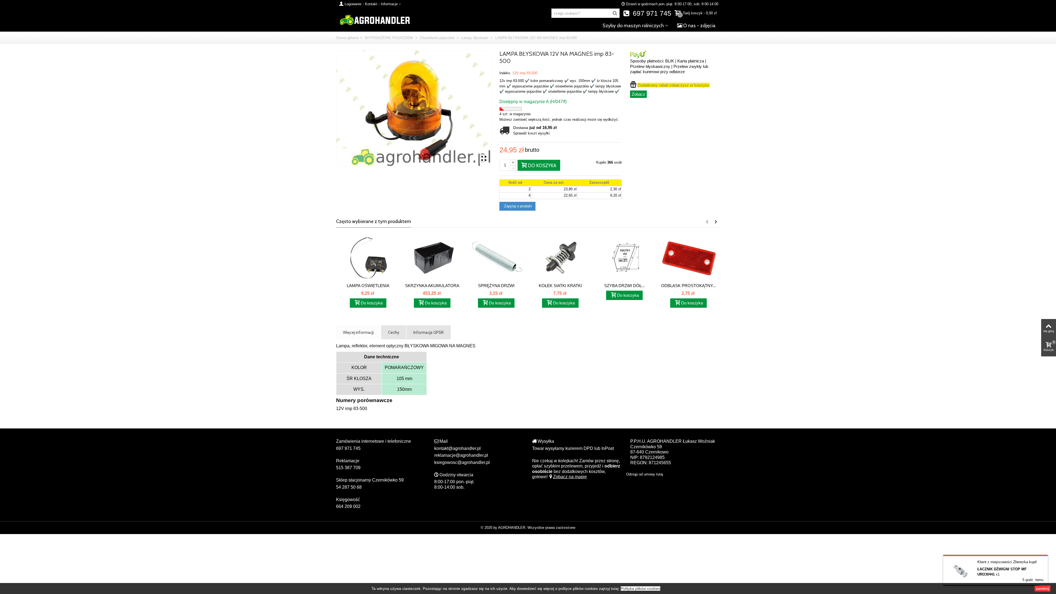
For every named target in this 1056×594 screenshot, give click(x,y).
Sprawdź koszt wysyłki (531, 133)
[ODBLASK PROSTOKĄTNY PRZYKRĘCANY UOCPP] (688, 258)
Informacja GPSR (428, 332)
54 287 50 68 (349, 487)
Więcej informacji (358, 332)
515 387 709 (348, 467)
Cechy (393, 332)
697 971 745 (651, 13)
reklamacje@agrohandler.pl (461, 455)
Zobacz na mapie (570, 476)
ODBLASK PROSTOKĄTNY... (688, 285)
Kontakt (371, 4)
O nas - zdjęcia (699, 26)
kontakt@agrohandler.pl (457, 448)
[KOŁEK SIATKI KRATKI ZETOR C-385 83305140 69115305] (560, 258)
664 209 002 (348, 506)
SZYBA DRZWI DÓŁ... (624, 285)
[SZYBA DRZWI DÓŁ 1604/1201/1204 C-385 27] (624, 258)
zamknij (1042, 588)
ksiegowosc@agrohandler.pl (462, 462)
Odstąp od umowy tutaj (644, 474)
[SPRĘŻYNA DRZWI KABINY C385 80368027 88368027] (496, 258)
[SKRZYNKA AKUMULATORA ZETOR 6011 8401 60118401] (432, 258)
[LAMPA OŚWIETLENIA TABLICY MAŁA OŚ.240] (368, 258)
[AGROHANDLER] (374, 20)
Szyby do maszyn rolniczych (633, 26)
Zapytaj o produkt (517, 206)
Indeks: (505, 73)
